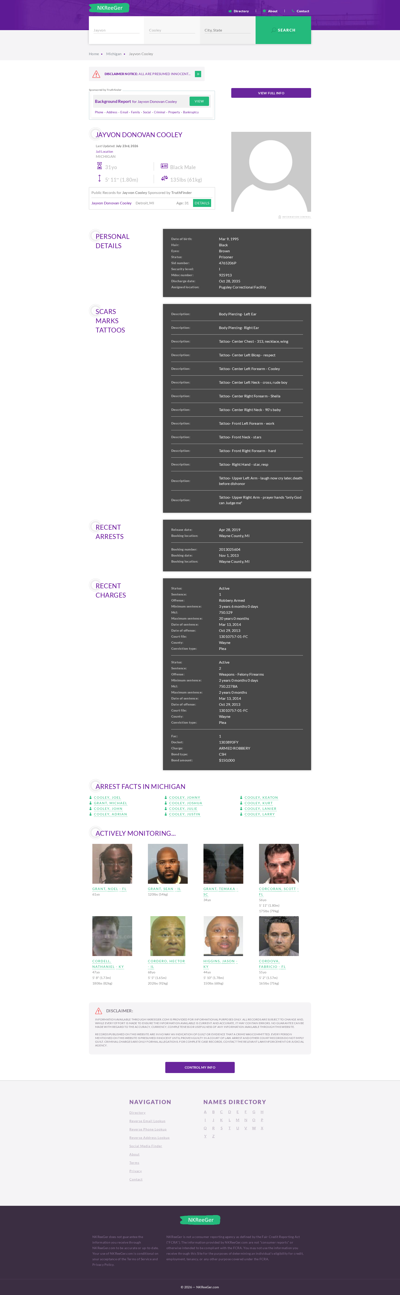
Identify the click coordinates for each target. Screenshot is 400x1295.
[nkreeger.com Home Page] (109, 8)
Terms (134, 1163)
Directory (241, 10)
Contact (303, 10)
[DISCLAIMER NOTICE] (198, 74)
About (273, 10)
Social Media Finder (145, 1146)
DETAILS (202, 203)
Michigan (114, 53)
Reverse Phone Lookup (148, 1129)
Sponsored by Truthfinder (105, 90)
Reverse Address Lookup (149, 1138)
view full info (271, 93)
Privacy (135, 1171)
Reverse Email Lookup (147, 1121)
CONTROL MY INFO (200, 1067)
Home (94, 53)
